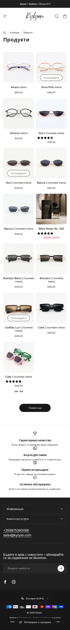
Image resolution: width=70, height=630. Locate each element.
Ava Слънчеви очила (18, 182)
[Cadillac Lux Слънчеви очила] (18, 307)
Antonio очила (19, 133)
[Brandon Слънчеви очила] (51, 258)
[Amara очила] (18, 67)
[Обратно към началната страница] (4, 32)
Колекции (14, 32)
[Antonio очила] (18, 113)
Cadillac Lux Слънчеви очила (19, 329)
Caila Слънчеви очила (51, 327)
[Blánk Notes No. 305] (51, 209)
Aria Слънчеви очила (51, 133)
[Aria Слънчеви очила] (51, 113)
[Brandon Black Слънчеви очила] (18, 258)
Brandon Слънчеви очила (51, 280)
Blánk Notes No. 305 (51, 228)
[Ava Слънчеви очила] (18, 163)
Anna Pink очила (51, 87)
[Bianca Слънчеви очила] (51, 163)
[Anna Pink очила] (51, 67)
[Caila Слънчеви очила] (51, 307)
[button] (45, 137)
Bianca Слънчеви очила (51, 182)
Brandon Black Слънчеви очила (18, 280)
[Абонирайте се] (61, 568)
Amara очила (19, 87)
